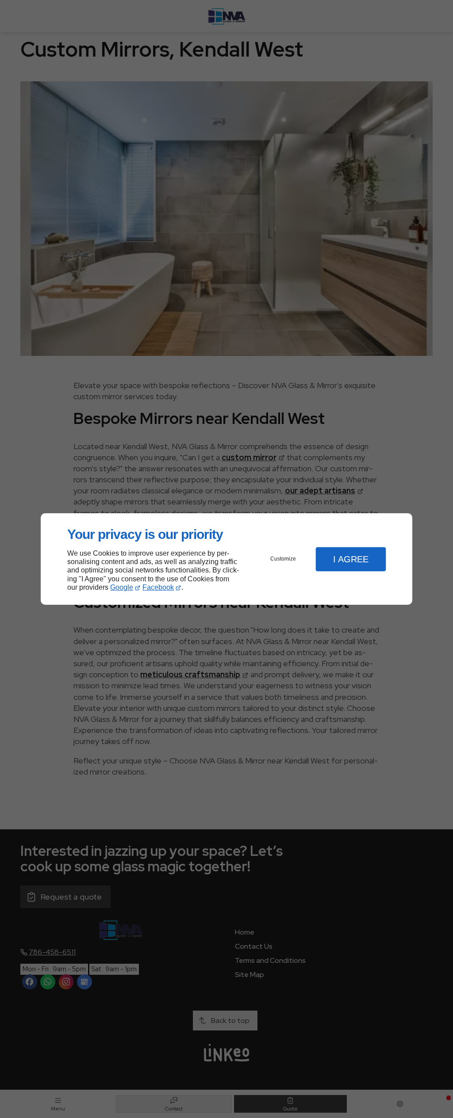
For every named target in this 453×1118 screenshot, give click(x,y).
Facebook (158, 587)
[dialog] (226, 559)
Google (121, 587)
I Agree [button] (351, 559)
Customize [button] (283, 559)
